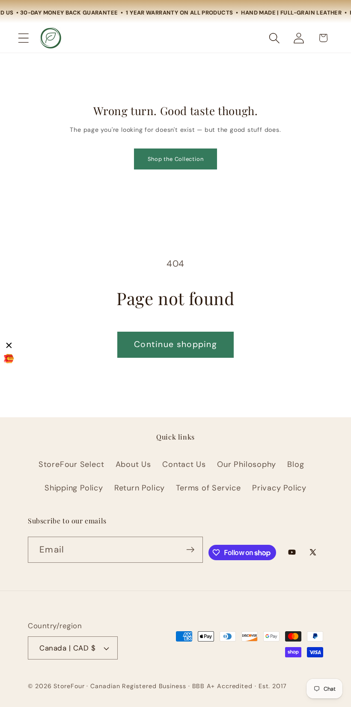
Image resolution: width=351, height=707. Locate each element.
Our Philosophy (246, 464)
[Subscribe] (190, 550)
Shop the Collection (176, 159)
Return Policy (139, 488)
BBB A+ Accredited (222, 686)
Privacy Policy (279, 488)
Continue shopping (175, 344)
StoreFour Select (71, 464)
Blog (295, 464)
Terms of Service (208, 488)
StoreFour (69, 686)
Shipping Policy (74, 488)
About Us (133, 464)
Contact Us (184, 464)
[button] (23, 38)
